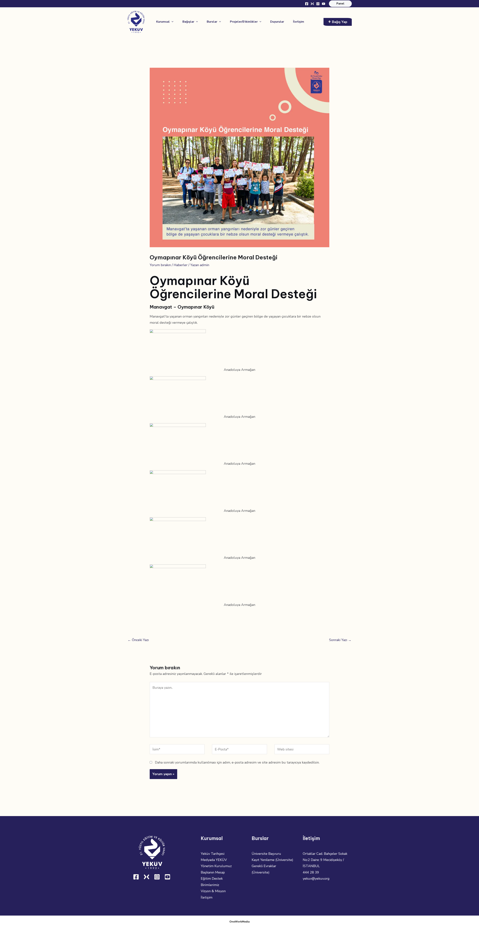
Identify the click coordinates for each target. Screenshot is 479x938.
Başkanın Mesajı (213, 872)
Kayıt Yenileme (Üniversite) (272, 860)
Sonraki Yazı (340, 640)
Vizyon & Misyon (213, 891)
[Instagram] (318, 3)
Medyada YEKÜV (214, 860)
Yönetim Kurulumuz (216, 866)
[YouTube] (323, 3)
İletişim (206, 897)
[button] (340, 3)
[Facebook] (306, 3)
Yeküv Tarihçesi (212, 853)
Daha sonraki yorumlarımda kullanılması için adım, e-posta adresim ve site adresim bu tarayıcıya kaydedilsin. (237, 762)
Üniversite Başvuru (266, 853)
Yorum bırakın (160, 265)
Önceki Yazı (138, 640)
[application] (171, 22)
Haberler (180, 265)
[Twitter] (312, 3)
